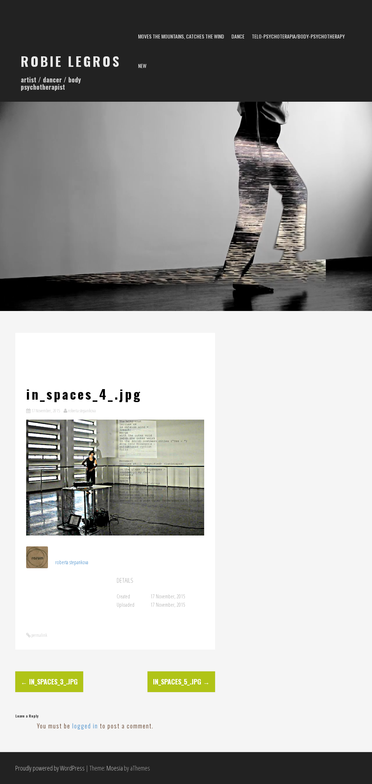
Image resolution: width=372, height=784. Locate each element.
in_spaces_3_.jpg (49, 681)
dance (237, 36)
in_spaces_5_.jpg (181, 681)
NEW (142, 65)
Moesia (114, 768)
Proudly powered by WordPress (50, 768)
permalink (39, 635)
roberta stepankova (82, 410)
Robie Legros (71, 60)
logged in (85, 726)
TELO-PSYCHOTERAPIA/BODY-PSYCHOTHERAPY (298, 36)
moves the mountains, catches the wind (181, 36)
